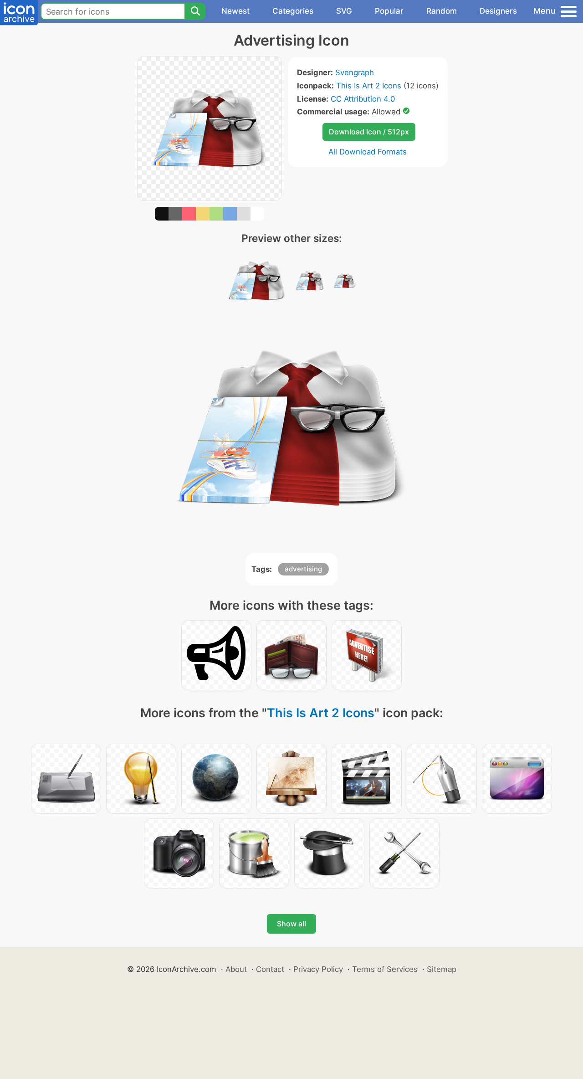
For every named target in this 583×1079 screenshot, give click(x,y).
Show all (291, 923)
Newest (235, 10)
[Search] (194, 11)
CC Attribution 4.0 (363, 98)
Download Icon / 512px (369, 131)
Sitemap (441, 969)
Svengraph (354, 72)
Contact (270, 969)
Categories (292, 10)
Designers (498, 10)
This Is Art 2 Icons (368, 85)
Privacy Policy (318, 969)
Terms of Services (385, 969)
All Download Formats (367, 151)
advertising (303, 569)
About (236, 969)
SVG (344, 10)
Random (441, 10)
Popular (389, 10)
